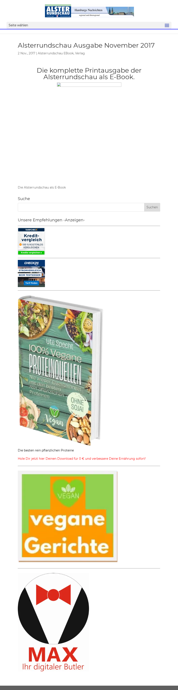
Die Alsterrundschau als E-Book (42, 187)
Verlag (80, 53)
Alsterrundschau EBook (56, 53)
